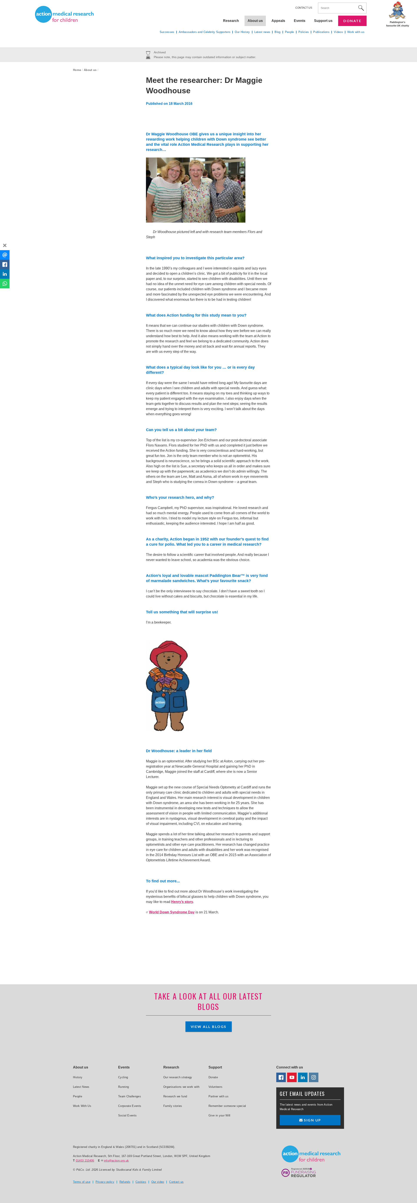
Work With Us (82, 1106)
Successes (167, 32)
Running (123, 1086)
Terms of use (81, 1181)
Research (231, 21)
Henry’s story (182, 902)
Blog (277, 32)
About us (90, 70)
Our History (242, 32)
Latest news (262, 32)
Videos (338, 32)
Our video (157, 1181)
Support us (323, 21)
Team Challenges (129, 1096)
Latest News (81, 1086)
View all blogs (209, 1026)
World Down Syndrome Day (172, 912)
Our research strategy (177, 1077)
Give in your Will (219, 1115)
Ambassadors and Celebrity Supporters (205, 32)
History (77, 1077)
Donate (352, 21)
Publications (321, 32)
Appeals (278, 21)
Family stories (172, 1106)
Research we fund (175, 1096)
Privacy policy (105, 1181)
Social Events (127, 1115)
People (289, 32)
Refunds (124, 1181)
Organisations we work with (181, 1086)
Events (299, 21)
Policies (303, 32)
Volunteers (215, 1086)
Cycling (123, 1077)
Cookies (141, 1181)
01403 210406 (85, 1160)
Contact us (303, 7)
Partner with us (218, 1096)
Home (77, 70)
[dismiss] (5, 245)
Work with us (355, 32)
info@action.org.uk (116, 1160)
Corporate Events (129, 1106)
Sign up (312, 1120)
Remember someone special (227, 1106)
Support (215, 1067)
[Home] (64, 14)
